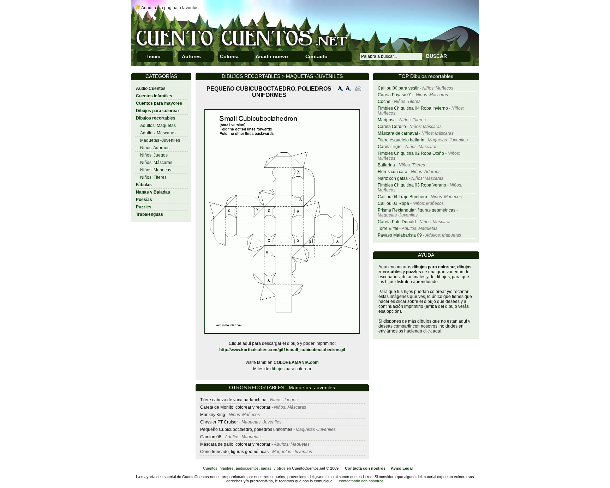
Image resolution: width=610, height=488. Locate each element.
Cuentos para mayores (159, 103)
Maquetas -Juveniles (160, 140)
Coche (384, 101)
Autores (191, 56)
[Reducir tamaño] (349, 89)
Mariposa (387, 119)
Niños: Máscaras (156, 162)
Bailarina (386, 165)
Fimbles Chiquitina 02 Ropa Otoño (411, 153)
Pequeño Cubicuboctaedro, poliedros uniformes (246, 429)
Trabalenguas (149, 214)
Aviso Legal (402, 468)
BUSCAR (436, 56)
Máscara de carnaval (398, 133)
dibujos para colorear (290, 368)
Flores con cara (392, 171)
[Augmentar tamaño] (341, 89)
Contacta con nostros (365, 468)
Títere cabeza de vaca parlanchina (233, 399)
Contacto (316, 56)
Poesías (144, 199)
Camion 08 (210, 436)
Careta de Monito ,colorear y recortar (235, 407)
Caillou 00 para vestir (398, 88)
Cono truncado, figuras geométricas (234, 451)
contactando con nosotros (361, 481)
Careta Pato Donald (397, 221)
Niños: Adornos (154, 147)
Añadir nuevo (272, 56)
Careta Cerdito (392, 126)
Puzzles (143, 207)
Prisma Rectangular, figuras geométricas (416, 210)
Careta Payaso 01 (395, 94)
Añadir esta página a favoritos (169, 7)
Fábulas (144, 184)
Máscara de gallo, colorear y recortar (235, 444)
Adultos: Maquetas (158, 125)
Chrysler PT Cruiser (219, 422)
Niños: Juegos (154, 155)
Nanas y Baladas (153, 192)
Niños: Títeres (153, 177)
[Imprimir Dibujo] (358, 89)
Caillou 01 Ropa (393, 203)
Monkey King (212, 414)
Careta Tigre (390, 146)
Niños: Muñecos (155, 169)
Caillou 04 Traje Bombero (402, 196)
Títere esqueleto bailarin (401, 140)
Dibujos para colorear (157, 110)
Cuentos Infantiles (154, 95)
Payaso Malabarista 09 (400, 235)
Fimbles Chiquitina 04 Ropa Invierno (413, 108)
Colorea (229, 56)
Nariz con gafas (393, 178)
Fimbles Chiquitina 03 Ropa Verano (412, 185)
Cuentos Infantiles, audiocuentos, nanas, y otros (244, 468)
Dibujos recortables (155, 118)
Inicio (154, 56)
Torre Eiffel (388, 228)
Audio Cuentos (151, 88)
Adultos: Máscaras (157, 132)
